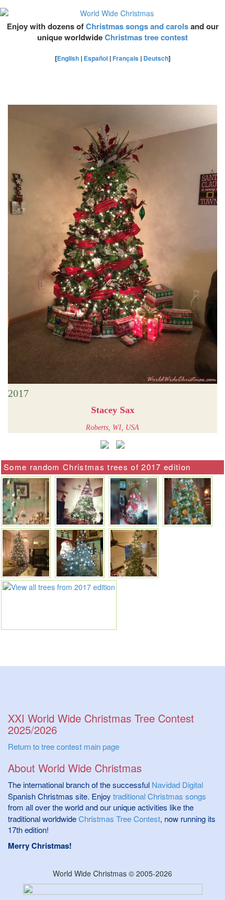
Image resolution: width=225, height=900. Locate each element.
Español (96, 58)
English (68, 58)
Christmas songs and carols (137, 26)
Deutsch (155, 58)
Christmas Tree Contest (119, 818)
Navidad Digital (177, 784)
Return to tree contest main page (63, 746)
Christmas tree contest (146, 37)
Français (126, 58)
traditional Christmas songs (159, 796)
